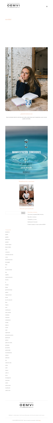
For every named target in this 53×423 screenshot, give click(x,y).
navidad (27, 31)
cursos (6, 257)
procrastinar (7, 347)
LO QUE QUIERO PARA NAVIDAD (26, 26)
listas (6, 307)
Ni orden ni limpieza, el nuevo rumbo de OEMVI (37, 224)
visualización (7, 387)
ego (6, 272)
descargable (7, 262)
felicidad (6, 284)
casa (6, 249)
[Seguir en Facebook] (26, 122)
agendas (6, 237)
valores (6, 382)
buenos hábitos (8, 247)
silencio (6, 370)
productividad (7, 350)
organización (7, 332)
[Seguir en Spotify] (29, 122)
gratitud (40, 30)
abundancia (20, 30)
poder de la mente (8, 342)
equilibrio (7, 274)
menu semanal (8, 312)
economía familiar (8, 269)
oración (6, 327)
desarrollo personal (8, 259)
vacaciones (7, 380)
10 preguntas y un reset (32, 219)
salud (6, 367)
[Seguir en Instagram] (24, 122)
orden (6, 330)
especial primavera (8, 277)
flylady (6, 287)
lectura (6, 297)
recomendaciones (8, 352)
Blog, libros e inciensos (32, 216)
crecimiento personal (30, 30)
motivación (7, 317)
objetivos (7, 325)
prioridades (7, 345)
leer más (26, 38)
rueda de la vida (8, 362)
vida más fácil (8, 385)
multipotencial (7, 320)
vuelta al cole (7, 390)
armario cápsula (8, 244)
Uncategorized (8, 377)
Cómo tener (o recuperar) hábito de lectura (35, 214)
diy (5, 267)
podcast (6, 340)
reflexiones (7, 357)
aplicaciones (7, 239)
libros (6, 302)
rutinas (6, 365)
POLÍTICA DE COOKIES (34, 415)
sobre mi (7, 372)
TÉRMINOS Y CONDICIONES (14, 415)
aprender (7, 242)
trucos (6, 375)
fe (5, 282)
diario (6, 264)
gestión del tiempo (8, 289)
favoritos (7, 279)
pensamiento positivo (9, 335)
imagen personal (8, 294)
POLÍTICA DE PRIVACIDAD (24, 415)
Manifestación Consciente (32, 221)
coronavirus (7, 252)
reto (6, 360)
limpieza (6, 304)
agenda (6, 234)
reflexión (33, 31)
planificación (7, 337)
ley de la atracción (8, 299)
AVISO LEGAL (41, 415)
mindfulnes (20, 31)
